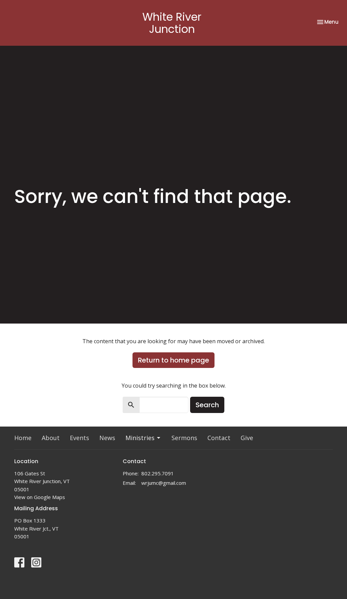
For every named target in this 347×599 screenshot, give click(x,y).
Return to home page (173, 360)
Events (79, 438)
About (51, 438)
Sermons (184, 438)
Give (247, 438)
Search (207, 405)
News (107, 438)
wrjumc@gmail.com (163, 482)
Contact (218, 438)
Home (23, 438)
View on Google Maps (39, 497)
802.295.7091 (157, 473)
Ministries (140, 438)
